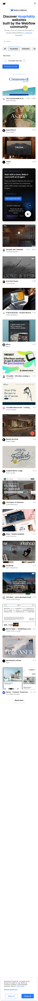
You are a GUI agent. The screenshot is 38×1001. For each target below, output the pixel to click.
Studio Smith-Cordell (13, 631)
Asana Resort (11, 130)
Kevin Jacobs (10, 473)
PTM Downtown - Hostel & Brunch (18, 313)
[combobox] (9, 56)
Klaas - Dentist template (15, 534)
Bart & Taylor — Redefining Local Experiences (19, 629)
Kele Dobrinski (11, 100)
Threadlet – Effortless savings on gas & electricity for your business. (18, 376)
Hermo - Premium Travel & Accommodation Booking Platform (18, 692)
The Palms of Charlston (15, 502)
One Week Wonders (13, 694)
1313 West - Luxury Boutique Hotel (18, 597)
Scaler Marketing (11, 504)
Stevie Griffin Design (13, 599)
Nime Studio (10, 132)
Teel (7, 164)
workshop (9, 565)
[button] (11, 194)
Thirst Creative (11, 410)
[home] (4, 4)
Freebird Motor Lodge (14, 471)
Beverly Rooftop (12, 439)
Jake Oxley (10, 378)
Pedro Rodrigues (12, 315)
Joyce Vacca (10, 283)
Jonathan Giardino (12, 251)
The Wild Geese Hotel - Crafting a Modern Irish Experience (19, 407)
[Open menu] (35, 3)
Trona (8, 161)
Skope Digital (10, 441)
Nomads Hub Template (14, 249)
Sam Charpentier (12, 568)
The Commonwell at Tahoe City (15, 98)
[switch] (5, 61)
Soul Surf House (12, 281)
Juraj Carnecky (11, 536)
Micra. (8, 344)
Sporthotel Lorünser (13, 660)
